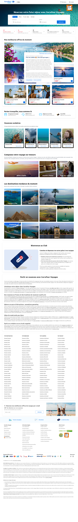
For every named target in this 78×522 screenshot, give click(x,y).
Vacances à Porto (25, 381)
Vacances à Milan (25, 338)
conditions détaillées (48, 477)
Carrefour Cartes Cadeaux (45, 437)
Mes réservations (62, 428)
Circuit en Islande (61, 371)
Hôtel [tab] (33, 16)
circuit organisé (7, 326)
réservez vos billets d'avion (46, 320)
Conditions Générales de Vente (27, 430)
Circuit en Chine (61, 377)
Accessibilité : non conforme (27, 448)
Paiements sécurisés (26, 437)
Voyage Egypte (7, 377)
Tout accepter (37, 80)
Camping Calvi (43, 373)
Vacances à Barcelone (26, 356)
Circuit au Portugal (61, 381)
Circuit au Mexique (61, 363)
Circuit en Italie (61, 356)
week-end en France (64, 316)
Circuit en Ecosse (61, 375)
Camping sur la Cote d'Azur (45, 350)
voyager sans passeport (56, 292)
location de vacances (54, 296)
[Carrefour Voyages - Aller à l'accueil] (9, 2)
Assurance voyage (7, 433)
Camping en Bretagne (44, 338)
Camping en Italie (43, 393)
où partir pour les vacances (24, 282)
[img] (14, 138)
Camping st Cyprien (44, 385)
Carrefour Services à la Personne (46, 439)
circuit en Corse (56, 328)
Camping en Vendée (44, 346)
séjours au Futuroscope (45, 311)
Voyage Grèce (7, 342)
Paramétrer (29, 80)
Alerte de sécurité (25, 442)
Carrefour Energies (44, 433)
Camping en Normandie (44, 342)
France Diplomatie (25, 426)
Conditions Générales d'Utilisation (28, 432)
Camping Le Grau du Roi (45, 379)
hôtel (57, 320)
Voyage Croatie (7, 360)
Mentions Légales (25, 440)
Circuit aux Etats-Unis (62, 358)
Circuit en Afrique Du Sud (63, 348)
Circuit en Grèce (61, 383)
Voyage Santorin (7, 354)
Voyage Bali (6, 371)
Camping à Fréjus (43, 377)
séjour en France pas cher (41, 296)
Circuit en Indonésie (62, 389)
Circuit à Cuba (60, 354)
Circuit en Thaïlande (62, 367)
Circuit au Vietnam (61, 346)
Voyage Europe (7, 346)
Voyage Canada (7, 373)
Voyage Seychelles (8, 389)
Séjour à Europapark (26, 371)
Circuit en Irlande (61, 338)
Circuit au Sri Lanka (61, 391)
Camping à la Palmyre (44, 363)
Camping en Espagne (44, 391)
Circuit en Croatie (61, 387)
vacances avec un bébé (30, 292)
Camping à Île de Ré (44, 356)
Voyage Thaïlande (7, 395)
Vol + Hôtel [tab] (26, 16)
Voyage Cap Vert (7, 383)
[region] (39, 67)
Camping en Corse (43, 340)
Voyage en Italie (7, 348)
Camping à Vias (43, 371)
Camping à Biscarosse (44, 358)
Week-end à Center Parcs (27, 358)
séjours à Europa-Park (14, 311)
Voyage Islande (7, 375)
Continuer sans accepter (45, 53)
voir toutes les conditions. (17, 460)
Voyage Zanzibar (7, 381)
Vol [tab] (20, 16)
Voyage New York (7, 398)
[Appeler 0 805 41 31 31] (66, 431)
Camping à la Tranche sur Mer (46, 369)
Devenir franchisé (7, 428)
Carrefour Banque (44, 432)
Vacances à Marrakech (26, 348)
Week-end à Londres (26, 360)
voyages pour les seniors (19, 292)
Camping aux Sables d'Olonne (46, 389)
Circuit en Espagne (61, 360)
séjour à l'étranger (20, 288)
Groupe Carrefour (44, 426)
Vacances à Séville (25, 354)
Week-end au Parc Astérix (27, 369)
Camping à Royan (43, 360)
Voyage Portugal (7, 350)
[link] (21, 169)
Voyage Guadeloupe (8, 365)
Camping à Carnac (43, 367)
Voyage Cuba (6, 385)
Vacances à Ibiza (25, 344)
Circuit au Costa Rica (62, 393)
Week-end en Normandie (27, 383)
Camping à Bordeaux (44, 354)
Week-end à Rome (25, 379)
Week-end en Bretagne (26, 385)
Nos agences (61, 426)
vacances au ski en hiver (44, 299)
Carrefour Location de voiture (46, 430)
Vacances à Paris (25, 398)
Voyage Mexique (7, 379)
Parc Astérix (57, 309)
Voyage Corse (7, 344)
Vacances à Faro (25, 352)
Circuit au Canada (61, 340)
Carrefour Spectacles (44, 428)
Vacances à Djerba (25, 342)
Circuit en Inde (60, 379)
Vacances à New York (26, 375)
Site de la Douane (25, 428)
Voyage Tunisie (7, 358)
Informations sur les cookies (27, 446)
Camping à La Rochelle (44, 387)
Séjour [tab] (15, 16)
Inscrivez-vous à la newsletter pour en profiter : (13, 409)
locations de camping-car (40, 301)
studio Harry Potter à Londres (32, 311)
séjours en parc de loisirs (51, 307)
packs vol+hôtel (36, 320)
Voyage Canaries (7, 352)
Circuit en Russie (61, 373)
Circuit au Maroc (61, 342)
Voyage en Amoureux (26, 395)
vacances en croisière (66, 325)
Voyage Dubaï (7, 340)
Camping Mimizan (43, 375)
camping (20, 299)
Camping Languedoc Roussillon (46, 348)
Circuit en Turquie (61, 365)
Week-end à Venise (26, 387)
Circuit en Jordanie (61, 352)
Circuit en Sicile (61, 385)
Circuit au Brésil (61, 395)
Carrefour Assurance (44, 435)
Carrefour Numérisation (45, 441)
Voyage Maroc (7, 393)
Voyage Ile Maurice (8, 391)
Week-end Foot (25, 373)
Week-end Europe (25, 346)
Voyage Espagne (7, 338)
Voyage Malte (7, 356)
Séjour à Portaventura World (28, 365)
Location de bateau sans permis (28, 391)
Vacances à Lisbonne (26, 350)
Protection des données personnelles (29, 444)
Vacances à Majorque (26, 377)
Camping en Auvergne (44, 344)
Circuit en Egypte (61, 344)
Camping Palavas (43, 383)
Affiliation (6, 426)
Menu (19, 2)
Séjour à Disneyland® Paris (27, 363)
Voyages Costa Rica (8, 387)
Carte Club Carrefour (26, 438)
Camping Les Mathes (44, 381)
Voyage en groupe (7, 432)
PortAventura (64, 309)
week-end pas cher (45, 318)
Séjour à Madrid (25, 393)
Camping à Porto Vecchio (45, 365)
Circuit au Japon (61, 369)
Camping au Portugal (44, 395)
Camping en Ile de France (45, 352)
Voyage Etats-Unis (8, 363)
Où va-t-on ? (14, 19)
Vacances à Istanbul (26, 340)
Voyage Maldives (7, 369)
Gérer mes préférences (26, 449)
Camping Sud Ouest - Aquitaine (46, 398)
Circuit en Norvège (61, 350)
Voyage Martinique (8, 367)
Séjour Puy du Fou (25, 389)
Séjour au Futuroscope (26, 367)
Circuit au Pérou (61, 398)
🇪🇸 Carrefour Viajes (7, 437)
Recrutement (6, 430)
